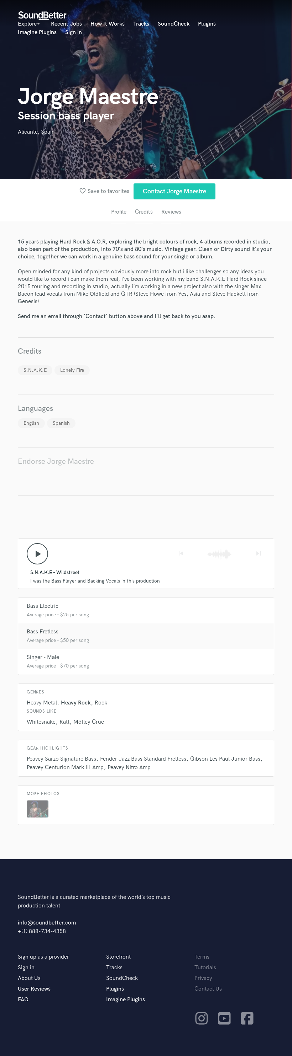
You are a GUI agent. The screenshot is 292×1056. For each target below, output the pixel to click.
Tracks (141, 24)
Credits (144, 212)
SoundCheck (173, 24)
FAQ (23, 999)
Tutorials (205, 967)
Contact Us (208, 989)
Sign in (73, 32)
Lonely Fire (72, 370)
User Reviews (34, 989)
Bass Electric (42, 606)
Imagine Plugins (37, 32)
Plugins (207, 24)
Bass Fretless (42, 631)
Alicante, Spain (36, 132)
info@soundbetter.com (47, 923)
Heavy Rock (76, 702)
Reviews (171, 212)
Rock (101, 702)
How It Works (107, 24)
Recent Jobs (66, 24)
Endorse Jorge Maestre (56, 461)
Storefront (118, 957)
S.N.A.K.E (35, 370)
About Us (29, 978)
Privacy (203, 978)
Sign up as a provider (43, 957)
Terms (201, 957)
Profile (118, 212)
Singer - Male (43, 657)
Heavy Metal (42, 702)
